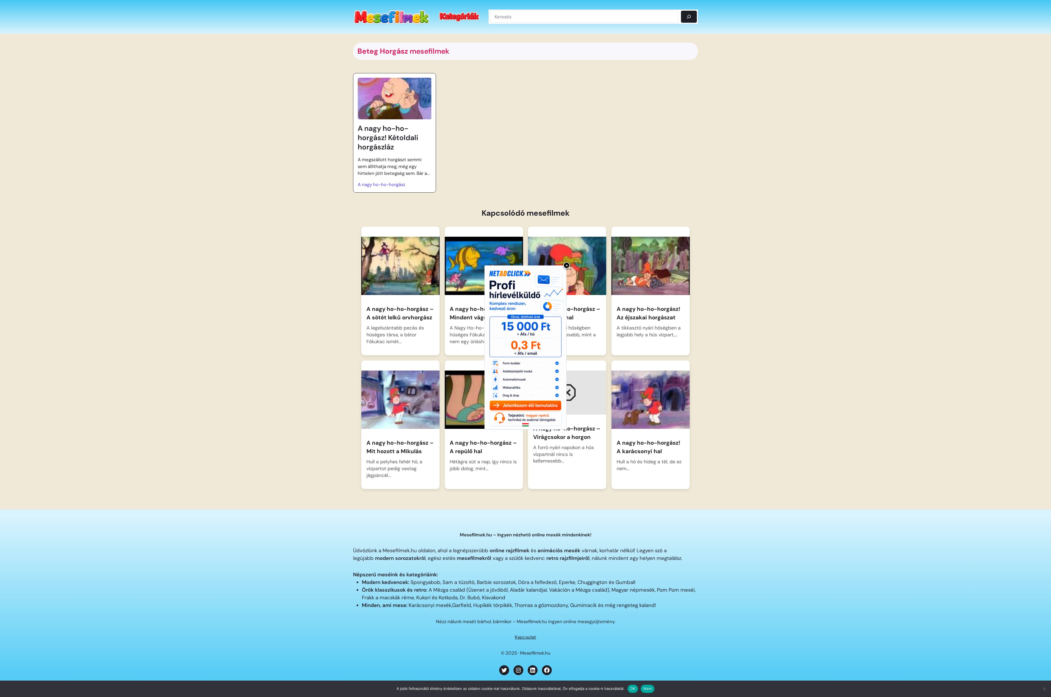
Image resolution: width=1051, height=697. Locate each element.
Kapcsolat (525, 637)
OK (633, 688)
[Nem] (1044, 689)
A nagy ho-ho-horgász (381, 184)
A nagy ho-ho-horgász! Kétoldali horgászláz (388, 138)
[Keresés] (689, 17)
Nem (647, 688)
